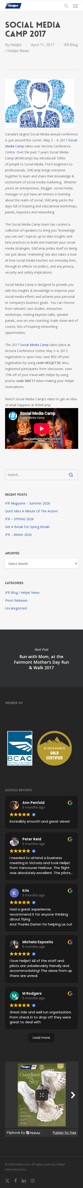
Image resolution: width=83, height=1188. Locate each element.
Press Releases (16, 600)
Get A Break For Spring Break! (27, 527)
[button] (75, 5)
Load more (41, 1037)
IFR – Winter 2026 (18, 534)
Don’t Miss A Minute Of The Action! (31, 511)
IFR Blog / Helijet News (22, 592)
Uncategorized (16, 608)
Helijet (15, 44)
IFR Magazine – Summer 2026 (27, 503)
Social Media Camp (34, 345)
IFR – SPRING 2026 (19, 519)
